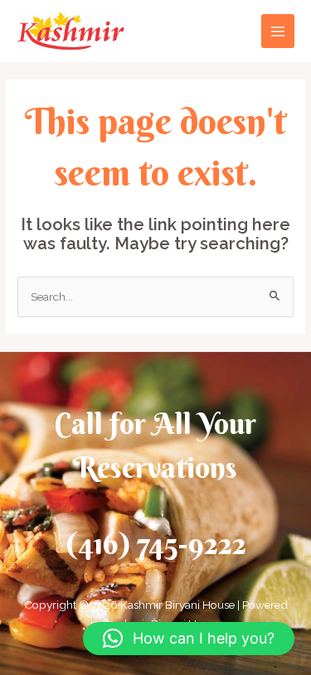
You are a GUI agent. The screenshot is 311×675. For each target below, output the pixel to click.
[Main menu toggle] (278, 31)
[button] (188, 638)
